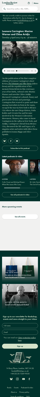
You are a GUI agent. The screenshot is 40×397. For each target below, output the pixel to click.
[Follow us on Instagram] (17, 379)
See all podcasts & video (20, 195)
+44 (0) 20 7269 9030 (20, 373)
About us (14, 392)
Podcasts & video (27, 388)
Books (9, 388)
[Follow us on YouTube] (23, 379)
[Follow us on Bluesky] (11, 379)
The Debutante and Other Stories (20, 84)
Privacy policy (24, 392)
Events (16, 388)
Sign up (20, 346)
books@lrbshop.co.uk (25, 20)
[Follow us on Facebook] (29, 379)
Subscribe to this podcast (20, 148)
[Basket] (28, 3)
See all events (20, 217)
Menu (36, 3)
